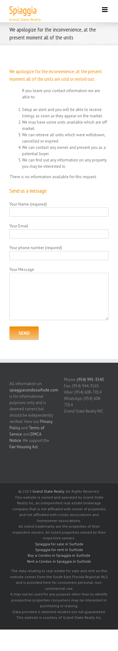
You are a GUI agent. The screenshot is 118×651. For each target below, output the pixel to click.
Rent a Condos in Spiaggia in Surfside (59, 561)
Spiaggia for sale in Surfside (59, 544)
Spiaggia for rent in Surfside (59, 549)
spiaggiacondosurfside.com (33, 390)
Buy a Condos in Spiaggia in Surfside (59, 555)
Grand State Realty (48, 491)
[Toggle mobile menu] (105, 9)
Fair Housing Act (23, 446)
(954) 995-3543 (90, 379)
